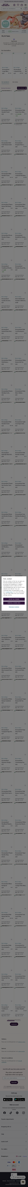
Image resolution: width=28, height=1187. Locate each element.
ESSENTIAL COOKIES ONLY (14, 603)
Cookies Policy (9, 592)
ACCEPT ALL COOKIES (14, 599)
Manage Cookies (14, 607)
